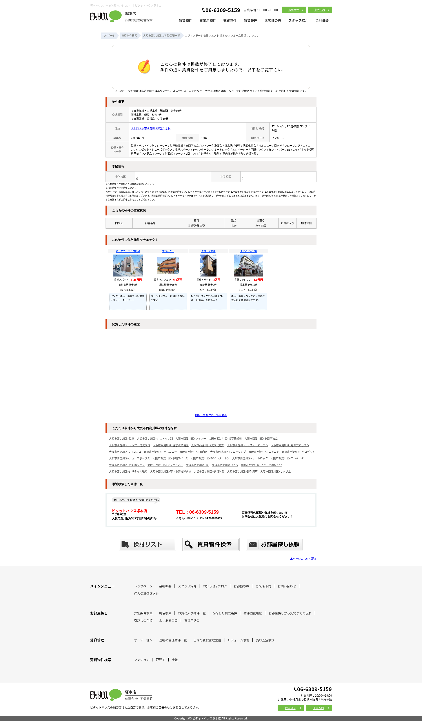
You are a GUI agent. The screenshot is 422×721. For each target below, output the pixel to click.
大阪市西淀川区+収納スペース (170, 458)
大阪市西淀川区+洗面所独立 (261, 438)
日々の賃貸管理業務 (207, 640)
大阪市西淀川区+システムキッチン (247, 445)
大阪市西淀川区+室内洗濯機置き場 (170, 471)
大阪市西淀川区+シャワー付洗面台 (129, 445)
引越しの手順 (143, 620)
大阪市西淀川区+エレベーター (288, 458)
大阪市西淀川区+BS (197, 465)
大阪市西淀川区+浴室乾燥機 (225, 438)
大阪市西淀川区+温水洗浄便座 (171, 445)
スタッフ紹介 (298, 20)
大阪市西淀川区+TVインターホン (210, 458)
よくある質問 (168, 620)
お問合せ (293, 10)
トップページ (143, 586)
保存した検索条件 (224, 613)
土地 (175, 659)
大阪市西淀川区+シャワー (190, 438)
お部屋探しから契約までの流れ (290, 613)
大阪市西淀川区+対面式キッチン (290, 445)
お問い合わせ (287, 586)
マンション (141, 659)
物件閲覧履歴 (253, 613)
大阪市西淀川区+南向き (193, 452)
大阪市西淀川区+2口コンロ (125, 452)
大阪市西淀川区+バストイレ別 (155, 438)
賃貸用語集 (192, 620)
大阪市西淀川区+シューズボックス (129, 458)
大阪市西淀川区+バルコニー (160, 452)
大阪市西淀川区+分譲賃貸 (209, 471)
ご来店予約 (263, 586)
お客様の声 (273, 20)
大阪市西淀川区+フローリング (228, 452)
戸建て (160, 659)
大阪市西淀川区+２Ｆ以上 (275, 471)
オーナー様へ (143, 640)
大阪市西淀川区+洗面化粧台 (207, 445)
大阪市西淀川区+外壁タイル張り (128, 471)
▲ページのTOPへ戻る (303, 558)
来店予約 (319, 10)
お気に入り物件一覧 (192, 613)
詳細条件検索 (143, 613)
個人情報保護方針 (146, 593)
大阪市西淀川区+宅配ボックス (127, 465)
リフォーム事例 (238, 640)
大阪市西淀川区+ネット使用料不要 (261, 465)
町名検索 (165, 613)
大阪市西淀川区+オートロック (250, 458)
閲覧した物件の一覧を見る (211, 415)
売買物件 (229, 20)
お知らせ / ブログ (215, 586)
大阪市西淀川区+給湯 (121, 438)
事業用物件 (208, 20)
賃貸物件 (185, 20)
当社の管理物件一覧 (173, 640)
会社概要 (322, 20)
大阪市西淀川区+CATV (225, 465)
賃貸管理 (250, 20)
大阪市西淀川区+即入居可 (242, 471)
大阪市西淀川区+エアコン (264, 452)
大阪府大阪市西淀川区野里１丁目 (151, 128)
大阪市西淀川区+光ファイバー (165, 465)
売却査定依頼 (265, 640)
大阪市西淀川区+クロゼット (298, 452)
